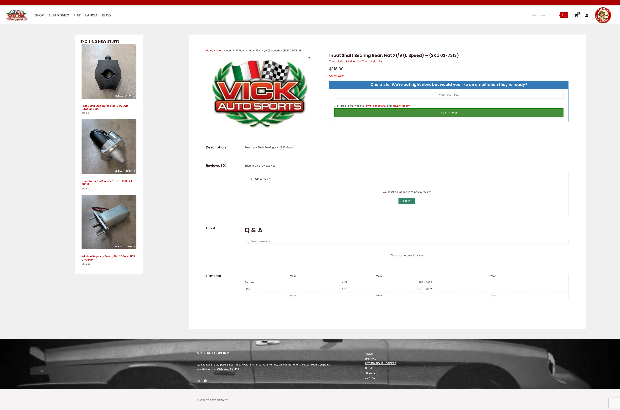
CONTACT (371, 377)
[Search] (564, 15)
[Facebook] (205, 380)
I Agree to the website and (373, 105)
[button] (309, 58)
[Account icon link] (586, 15)
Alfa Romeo (58, 15)
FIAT (77, 15)
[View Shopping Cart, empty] (576, 16)
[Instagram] (198, 380)
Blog (106, 15)
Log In (406, 200)
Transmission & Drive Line (345, 61)
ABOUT (369, 353)
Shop (39, 15)
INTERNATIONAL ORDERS (380, 363)
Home (209, 50)
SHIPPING (371, 358)
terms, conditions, (375, 105)
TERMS (369, 368)
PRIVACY (370, 373)
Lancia (91, 15)
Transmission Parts (373, 61)
